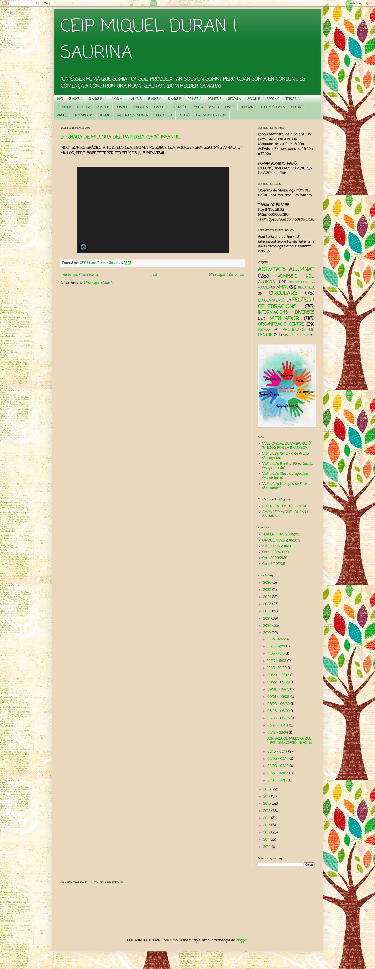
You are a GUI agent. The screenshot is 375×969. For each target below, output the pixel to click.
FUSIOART (248, 107)
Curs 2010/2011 (273, 564)
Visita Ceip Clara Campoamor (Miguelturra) (285, 476)
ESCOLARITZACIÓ (271, 300)
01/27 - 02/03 (278, 773)
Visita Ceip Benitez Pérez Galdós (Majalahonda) (287, 466)
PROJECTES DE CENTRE (286, 332)
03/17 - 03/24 (278, 733)
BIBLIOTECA (164, 115)
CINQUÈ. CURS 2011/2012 (281, 540)
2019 (267, 633)
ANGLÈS (63, 115)
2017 (267, 796)
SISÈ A (198, 107)
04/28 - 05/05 (279, 718)
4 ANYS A (115, 99)
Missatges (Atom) (98, 283)
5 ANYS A (154, 99)
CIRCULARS (283, 293)
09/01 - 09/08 (279, 697)
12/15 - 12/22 (277, 639)
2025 (267, 590)
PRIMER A (194, 99)
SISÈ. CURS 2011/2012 (278, 546)
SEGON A (234, 99)
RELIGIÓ (184, 115)
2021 (267, 618)
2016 (267, 803)
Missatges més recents (80, 274)
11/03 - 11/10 (276, 653)
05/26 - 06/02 (279, 711)
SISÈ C (229, 107)
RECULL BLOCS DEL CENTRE (284, 506)
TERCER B (64, 107)
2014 (267, 818)
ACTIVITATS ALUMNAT (286, 269)
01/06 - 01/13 (277, 780)
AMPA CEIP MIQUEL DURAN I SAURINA (285, 514)
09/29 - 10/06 (278, 675)
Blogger (241, 940)
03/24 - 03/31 (278, 725)
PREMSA (264, 330)
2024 (267, 597)
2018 (267, 789)
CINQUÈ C (180, 107)
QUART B (103, 107)
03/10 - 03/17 (277, 751)
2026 (268, 582)
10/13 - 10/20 (277, 668)
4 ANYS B (135, 99)
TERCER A (292, 99)
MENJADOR (284, 318)
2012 (267, 832)
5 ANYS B (174, 99)
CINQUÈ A (141, 107)
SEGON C (273, 99)
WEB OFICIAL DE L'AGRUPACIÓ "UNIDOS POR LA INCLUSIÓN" (286, 445)
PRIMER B (215, 99)
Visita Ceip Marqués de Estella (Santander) (286, 486)
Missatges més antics (226, 274)
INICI (60, 99)
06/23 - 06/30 (279, 704)
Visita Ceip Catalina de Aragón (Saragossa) (286, 455)
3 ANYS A (75, 99)
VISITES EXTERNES (296, 335)
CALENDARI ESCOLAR (211, 115)
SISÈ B (214, 107)
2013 (267, 825)
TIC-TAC (105, 115)
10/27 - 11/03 (277, 661)
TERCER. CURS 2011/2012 (281, 534)
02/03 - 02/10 (278, 766)
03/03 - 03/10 (278, 759)
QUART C (122, 107)
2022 (267, 611)
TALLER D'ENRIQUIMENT (133, 115)
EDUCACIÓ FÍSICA (273, 107)
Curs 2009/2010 (274, 558)
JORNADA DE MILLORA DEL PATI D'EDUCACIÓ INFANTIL (120, 137)
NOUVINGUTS (84, 115)
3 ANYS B (95, 99)
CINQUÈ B (161, 107)
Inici (154, 274)
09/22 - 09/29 (279, 682)
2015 (267, 811)
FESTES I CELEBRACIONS (286, 303)
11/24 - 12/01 (276, 646)
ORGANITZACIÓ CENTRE (281, 324)
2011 (267, 839)
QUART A (83, 107)
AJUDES (264, 287)
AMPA (282, 287)
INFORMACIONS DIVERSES (286, 312)
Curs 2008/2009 (275, 552)
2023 (267, 604)
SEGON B (253, 99)
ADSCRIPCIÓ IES (298, 282)
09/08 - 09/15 (278, 689)
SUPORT (297, 107)
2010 (267, 847)
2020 (268, 626)
